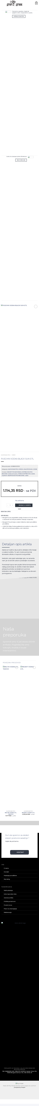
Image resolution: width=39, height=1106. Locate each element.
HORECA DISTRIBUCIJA (24, 473)
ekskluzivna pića (12, 473)
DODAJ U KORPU (25, 505)
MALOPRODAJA (28, 469)
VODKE (13, 455)
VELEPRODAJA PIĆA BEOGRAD (15, 475)
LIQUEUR (4, 475)
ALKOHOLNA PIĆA (5, 455)
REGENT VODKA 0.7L (28, 812)
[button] (2, 3)
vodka (26, 475)
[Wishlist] (30, 3)
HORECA (20, 469)
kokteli (33, 473)
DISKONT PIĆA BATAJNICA (14, 472)
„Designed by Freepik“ (19, 1087)
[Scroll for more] (19, 534)
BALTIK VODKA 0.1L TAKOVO (10, 813)
